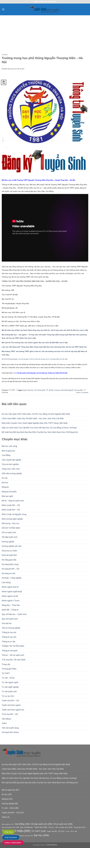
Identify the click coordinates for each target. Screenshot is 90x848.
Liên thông (6, 582)
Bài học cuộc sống (9, 446)
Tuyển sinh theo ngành (11, 705)
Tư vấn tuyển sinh (9, 692)
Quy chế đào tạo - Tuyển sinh (33, 827)
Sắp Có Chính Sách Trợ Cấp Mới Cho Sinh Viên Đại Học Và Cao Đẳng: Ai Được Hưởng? (39, 428)
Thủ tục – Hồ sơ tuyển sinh (13, 655)
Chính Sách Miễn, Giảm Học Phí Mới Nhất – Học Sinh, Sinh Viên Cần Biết (33, 419)
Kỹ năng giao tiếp (9, 560)
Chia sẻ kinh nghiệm (10, 464)
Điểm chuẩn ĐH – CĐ (11, 505)
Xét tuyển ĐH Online (10, 732)
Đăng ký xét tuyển (9, 492)
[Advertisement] (45, 32)
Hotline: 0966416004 (13, 843)
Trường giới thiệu (9, 669)
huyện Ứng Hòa (28, 390)
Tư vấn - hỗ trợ (71, 831)
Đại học (5, 483)
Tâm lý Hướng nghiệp (11, 628)
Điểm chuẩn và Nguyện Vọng (14, 514)
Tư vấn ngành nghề (10, 682)
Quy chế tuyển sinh (10, 619)
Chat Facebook (11, 837)
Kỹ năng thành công (10, 564)
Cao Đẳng (6, 455)
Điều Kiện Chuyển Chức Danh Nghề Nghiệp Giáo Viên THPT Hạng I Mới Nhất (34, 423)
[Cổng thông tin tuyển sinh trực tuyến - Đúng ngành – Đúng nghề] (45, 9)
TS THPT (6, 673)
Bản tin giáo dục (8, 451)
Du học (5, 478)
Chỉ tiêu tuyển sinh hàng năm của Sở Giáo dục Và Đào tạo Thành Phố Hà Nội (42, 373)
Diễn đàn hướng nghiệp (12, 473)
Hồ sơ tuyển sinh (9, 532)
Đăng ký (5, 487)
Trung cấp (6, 664)
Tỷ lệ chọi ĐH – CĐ (10, 714)
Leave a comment (82, 392)
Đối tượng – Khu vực (10, 523)
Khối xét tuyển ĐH (9, 555)
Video (4, 723)
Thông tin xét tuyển (10, 651)
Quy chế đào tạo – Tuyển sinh (14, 614)
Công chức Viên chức (11, 469)
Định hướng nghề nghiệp (12, 519)
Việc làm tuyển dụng (10, 728)
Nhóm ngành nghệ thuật (12, 592)
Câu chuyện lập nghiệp (11, 460)
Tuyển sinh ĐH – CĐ (10, 701)
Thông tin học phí (9, 632)
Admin (22, 69)
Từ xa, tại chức (8, 696)
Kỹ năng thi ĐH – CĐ (10, 569)
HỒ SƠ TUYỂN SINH (11, 528)
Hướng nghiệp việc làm (11, 546)
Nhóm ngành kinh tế (10, 587)
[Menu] (3, 9)
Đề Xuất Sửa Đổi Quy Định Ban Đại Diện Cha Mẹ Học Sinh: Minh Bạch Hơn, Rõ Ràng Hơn (40, 432)
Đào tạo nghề (7, 496)
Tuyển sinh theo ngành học (13, 710)
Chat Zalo (8, 832)
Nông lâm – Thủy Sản (11, 605)
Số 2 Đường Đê (39, 390)
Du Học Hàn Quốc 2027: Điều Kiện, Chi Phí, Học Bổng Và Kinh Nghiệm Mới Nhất (36, 414)
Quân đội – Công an (10, 610)
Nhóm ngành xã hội (10, 596)
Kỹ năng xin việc (8, 573)
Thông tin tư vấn (8, 642)
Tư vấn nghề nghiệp (10, 687)
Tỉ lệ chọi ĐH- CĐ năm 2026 (13, 660)
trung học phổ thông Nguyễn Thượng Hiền (68, 390)
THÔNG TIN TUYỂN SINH (13, 646)
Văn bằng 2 (6, 719)
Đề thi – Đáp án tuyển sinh (13, 501)
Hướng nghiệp (8, 542)
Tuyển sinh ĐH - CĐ (55, 831)
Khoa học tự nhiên (9, 551)
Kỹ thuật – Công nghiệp (11, 578)
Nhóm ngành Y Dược (11, 601)
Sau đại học (7, 623)
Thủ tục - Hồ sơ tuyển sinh (60, 827)
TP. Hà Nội (49, 390)
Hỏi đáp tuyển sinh (9, 537)
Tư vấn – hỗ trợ (8, 678)
